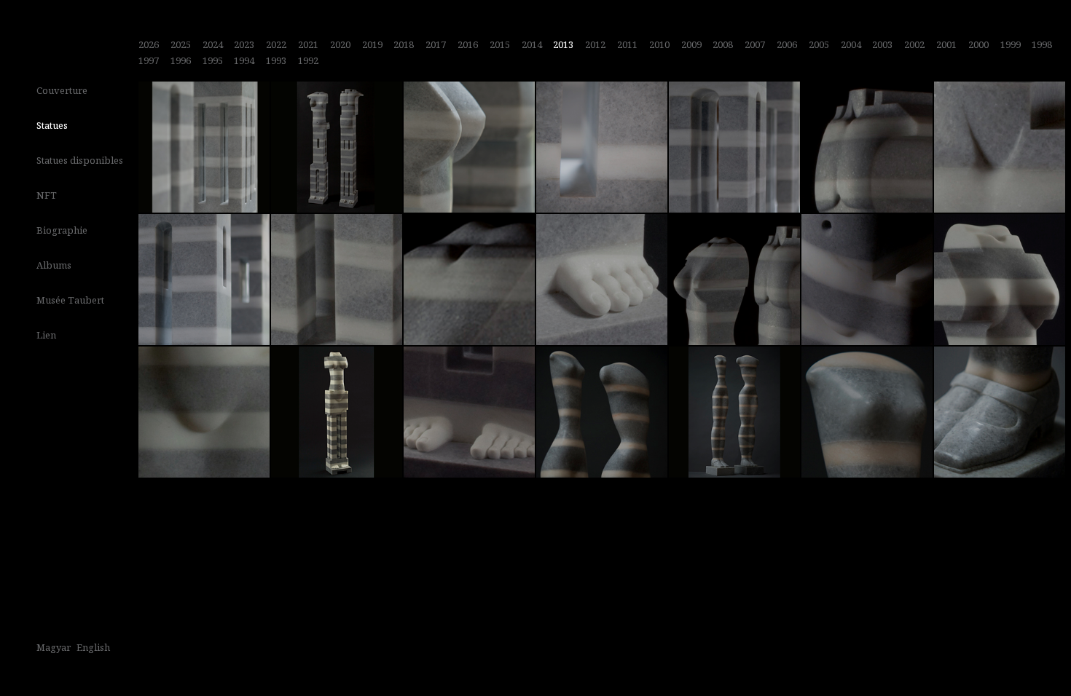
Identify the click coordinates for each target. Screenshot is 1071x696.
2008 (723, 44)
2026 (148, 44)
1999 (1010, 44)
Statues (52, 125)
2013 (563, 44)
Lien (46, 334)
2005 (819, 44)
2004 (851, 44)
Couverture (61, 90)
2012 (595, 44)
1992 (308, 60)
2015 (500, 44)
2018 (403, 44)
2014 (532, 44)
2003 (882, 44)
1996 (180, 60)
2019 (372, 44)
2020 (340, 44)
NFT (46, 195)
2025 (180, 44)
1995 (213, 60)
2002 (914, 44)
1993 (276, 60)
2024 (213, 44)
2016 (468, 44)
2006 (787, 44)
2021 (308, 44)
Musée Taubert (70, 300)
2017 (435, 44)
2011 (627, 44)
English (93, 647)
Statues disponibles (79, 160)
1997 (148, 60)
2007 (755, 44)
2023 (244, 44)
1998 (1042, 44)
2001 (946, 44)
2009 (691, 44)
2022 (276, 44)
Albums (53, 265)
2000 (978, 44)
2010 (659, 44)
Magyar (53, 647)
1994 (244, 60)
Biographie (61, 230)
